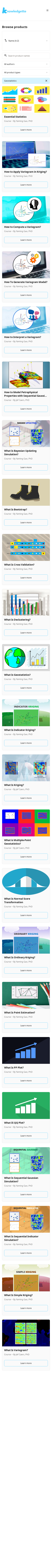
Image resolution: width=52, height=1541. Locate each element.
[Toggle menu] (47, 10)
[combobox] (26, 41)
